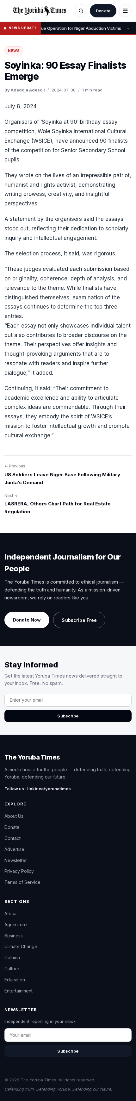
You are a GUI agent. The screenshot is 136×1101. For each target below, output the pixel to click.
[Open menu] (125, 10)
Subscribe (67, 715)
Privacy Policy (19, 871)
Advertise (14, 849)
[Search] (81, 10)
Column (12, 957)
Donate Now (27, 619)
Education (14, 979)
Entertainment (18, 990)
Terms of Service (22, 882)
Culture (11, 968)
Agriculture (15, 924)
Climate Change (20, 946)
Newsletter (15, 860)
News (14, 50)
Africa (10, 913)
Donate (103, 10)
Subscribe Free (79, 620)
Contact (12, 838)
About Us (13, 816)
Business (13, 935)
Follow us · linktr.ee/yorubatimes (37, 788)
